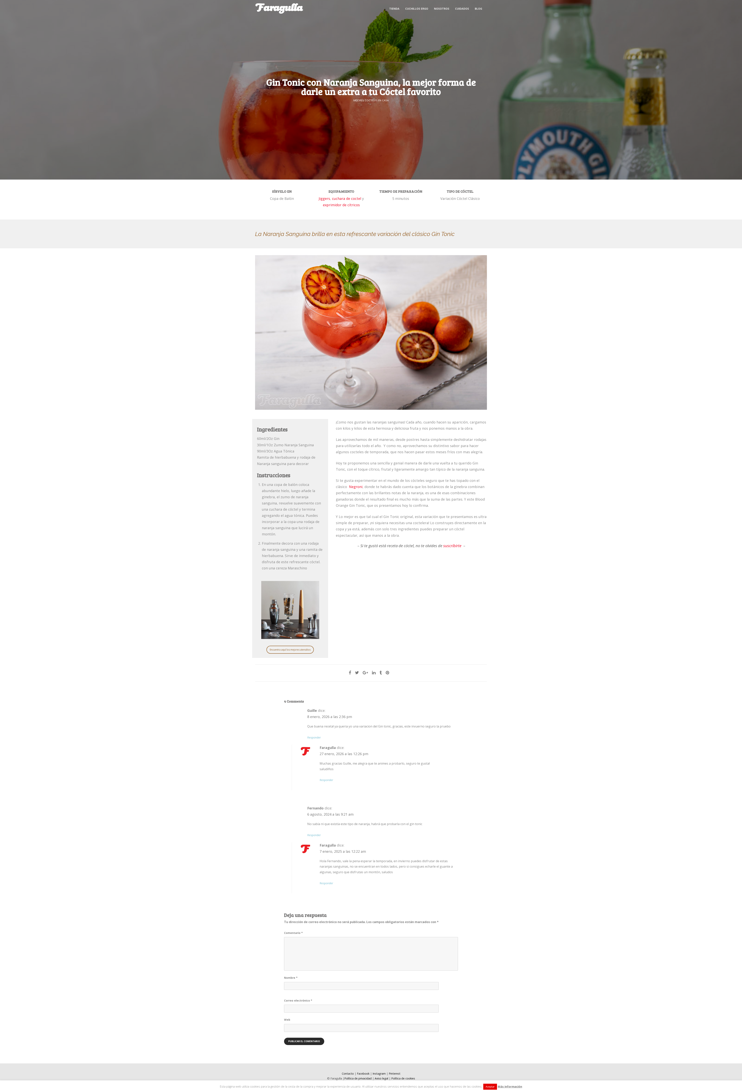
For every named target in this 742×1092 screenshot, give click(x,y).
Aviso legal (381, 1078)
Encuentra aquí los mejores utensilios (290, 649)
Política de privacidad (358, 1078)
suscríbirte (452, 545)
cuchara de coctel (347, 198)
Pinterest (394, 1073)
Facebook (363, 1073)
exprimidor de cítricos (341, 205)
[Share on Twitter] (357, 672)
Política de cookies (403, 1078)
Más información (510, 1086)
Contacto (348, 1073)
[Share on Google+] (365, 672)
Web (287, 1019)
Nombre (291, 978)
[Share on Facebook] (350, 672)
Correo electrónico (298, 1000)
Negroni (355, 486)
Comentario (293, 933)
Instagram (379, 1073)
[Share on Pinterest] (387, 672)
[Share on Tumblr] (381, 672)
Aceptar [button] (490, 1086)
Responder (314, 737)
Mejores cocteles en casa (371, 100)
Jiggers (324, 198)
